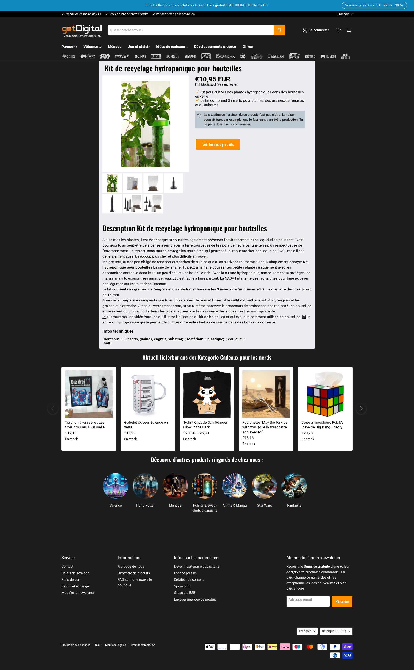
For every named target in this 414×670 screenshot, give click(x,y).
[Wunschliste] (338, 30)
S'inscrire (342, 601)
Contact (67, 566)
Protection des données (75, 645)
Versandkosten (227, 84)
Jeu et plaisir (139, 46)
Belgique (334, 631)
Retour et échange (75, 586)
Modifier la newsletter (77, 593)
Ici (104, 317)
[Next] (361, 409)
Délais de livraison (75, 573)
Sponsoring (182, 586)
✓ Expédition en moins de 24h (81, 14)
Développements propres (215, 46)
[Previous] (53, 409)
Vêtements (92, 46)
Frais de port (70, 580)
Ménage (114, 46)
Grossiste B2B (184, 593)
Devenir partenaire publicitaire (196, 566)
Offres (248, 46)
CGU (97, 645)
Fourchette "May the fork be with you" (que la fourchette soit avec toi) (264, 427)
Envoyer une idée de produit (195, 599)
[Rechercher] (279, 30)
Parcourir (69, 46)
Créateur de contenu (189, 580)
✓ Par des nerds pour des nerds (174, 14)
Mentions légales (115, 645)
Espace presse (185, 573)
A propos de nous (131, 566)
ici (304, 317)
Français (343, 14)
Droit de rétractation (143, 645)
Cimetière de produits (134, 573)
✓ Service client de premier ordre (126, 14)
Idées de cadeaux (171, 46)
